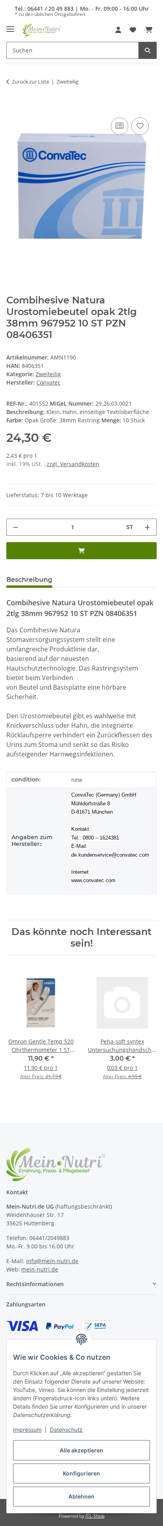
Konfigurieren (81, 1473)
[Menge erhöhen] (147, 527)
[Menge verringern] (16, 527)
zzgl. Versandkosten (73, 464)
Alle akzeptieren (81, 1450)
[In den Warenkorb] (12, 106)
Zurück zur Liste (30, 81)
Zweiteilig (48, 374)
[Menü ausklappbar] (10, 26)
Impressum (27, 1429)
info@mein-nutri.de (52, 1261)
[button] (118, 30)
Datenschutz (66, 1429)
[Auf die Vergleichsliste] (119, 126)
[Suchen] (147, 50)
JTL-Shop (94, 1515)
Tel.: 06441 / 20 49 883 (44, 8)
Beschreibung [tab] (29, 579)
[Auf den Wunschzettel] (140, 126)
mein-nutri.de (39, 1269)
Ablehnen (81, 1496)
